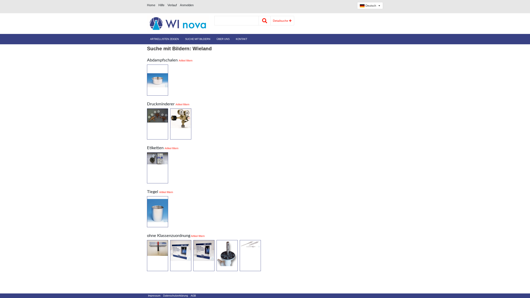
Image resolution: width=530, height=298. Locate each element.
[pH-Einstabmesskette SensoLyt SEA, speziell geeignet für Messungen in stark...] (157, 255)
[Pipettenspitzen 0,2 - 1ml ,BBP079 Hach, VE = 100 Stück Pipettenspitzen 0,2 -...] (203, 255)
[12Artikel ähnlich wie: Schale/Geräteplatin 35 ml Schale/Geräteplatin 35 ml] (157, 80)
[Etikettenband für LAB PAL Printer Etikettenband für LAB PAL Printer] (157, 167)
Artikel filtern (186, 60)
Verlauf (172, 5)
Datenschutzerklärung (175, 295)
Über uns (223, 39)
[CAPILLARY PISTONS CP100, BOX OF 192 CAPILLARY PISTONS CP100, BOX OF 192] (250, 255)
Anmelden (187, 5)
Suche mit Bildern (197, 39)
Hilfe (161, 5)
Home (151, 5)
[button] (370, 5)
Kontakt (241, 39)
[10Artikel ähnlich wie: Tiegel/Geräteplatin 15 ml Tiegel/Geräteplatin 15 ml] (157, 211)
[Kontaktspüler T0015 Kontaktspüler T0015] (227, 255)
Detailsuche (281, 20)
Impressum (154, 295)
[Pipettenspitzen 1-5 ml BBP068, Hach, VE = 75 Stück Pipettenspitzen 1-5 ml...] (180, 255)
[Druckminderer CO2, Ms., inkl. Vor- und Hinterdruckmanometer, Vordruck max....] (180, 123)
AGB (193, 295)
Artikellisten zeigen (164, 39)
